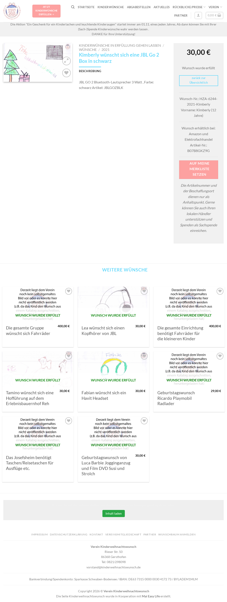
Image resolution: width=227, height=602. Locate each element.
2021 (106, 49)
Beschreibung (90, 71)
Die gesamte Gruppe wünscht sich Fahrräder (28, 330)
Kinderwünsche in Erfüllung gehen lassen (120, 45)
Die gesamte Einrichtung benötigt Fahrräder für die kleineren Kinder (180, 333)
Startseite (86, 7)
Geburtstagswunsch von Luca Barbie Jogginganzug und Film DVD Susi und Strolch (106, 465)
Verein (214, 7)
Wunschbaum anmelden (177, 534)
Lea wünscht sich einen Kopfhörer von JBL (103, 330)
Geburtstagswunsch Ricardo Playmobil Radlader (176, 398)
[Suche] (72, 7)
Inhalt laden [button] (114, 513)
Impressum (39, 534)
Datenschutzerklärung (68, 534)
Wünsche (88, 49)
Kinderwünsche (111, 7)
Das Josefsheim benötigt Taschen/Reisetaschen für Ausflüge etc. (30, 463)
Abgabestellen (139, 7)
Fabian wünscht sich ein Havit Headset (104, 395)
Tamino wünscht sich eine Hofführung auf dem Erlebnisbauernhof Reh (30, 398)
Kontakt (96, 534)
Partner (181, 15)
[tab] (90, 71)
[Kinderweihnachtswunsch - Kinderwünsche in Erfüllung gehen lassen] (14, 11)
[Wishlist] (66, 73)
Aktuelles (162, 7)
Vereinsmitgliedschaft (123, 534)
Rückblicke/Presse (187, 7)
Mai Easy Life (151, 596)
